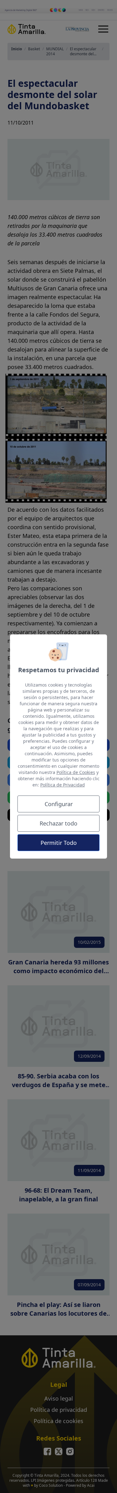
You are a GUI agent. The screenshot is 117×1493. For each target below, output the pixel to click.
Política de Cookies (75, 772)
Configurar (59, 804)
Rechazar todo (58, 823)
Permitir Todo (59, 842)
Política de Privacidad (62, 785)
